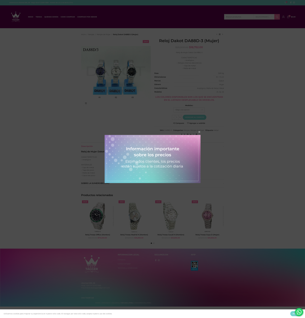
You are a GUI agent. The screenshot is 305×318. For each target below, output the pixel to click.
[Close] (199, 132)
